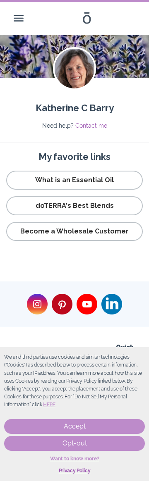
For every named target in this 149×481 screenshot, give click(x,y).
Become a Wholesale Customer (74, 231)
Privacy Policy (75, 471)
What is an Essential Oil (74, 180)
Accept (75, 426)
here (49, 404)
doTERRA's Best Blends (75, 206)
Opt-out (74, 443)
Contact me (91, 125)
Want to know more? (74, 459)
